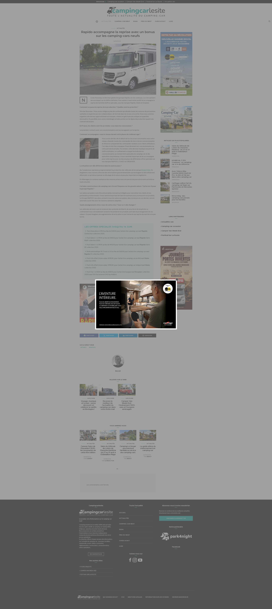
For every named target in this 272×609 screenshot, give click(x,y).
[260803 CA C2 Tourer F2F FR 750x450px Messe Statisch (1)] (136, 304)
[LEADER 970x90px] (136, 604)
